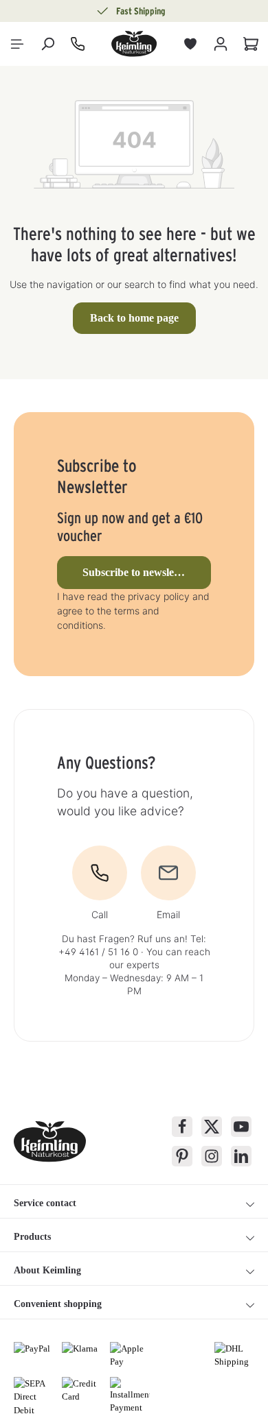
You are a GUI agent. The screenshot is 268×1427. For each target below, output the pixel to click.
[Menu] (17, 44)
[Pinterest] (182, 1156)
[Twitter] (211, 1126)
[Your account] (220, 44)
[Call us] (77, 44)
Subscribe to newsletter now (146, 572)
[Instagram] (211, 1156)
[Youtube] (241, 1126)
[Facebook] (182, 1126)
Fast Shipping (141, 10)
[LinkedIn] (241, 1156)
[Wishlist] (190, 44)
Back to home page (134, 318)
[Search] (47, 44)
